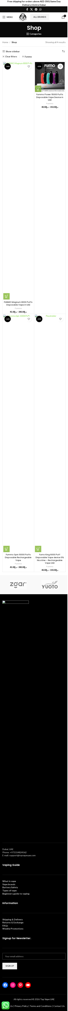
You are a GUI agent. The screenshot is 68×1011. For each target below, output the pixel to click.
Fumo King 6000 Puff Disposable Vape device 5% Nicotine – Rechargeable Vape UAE (50, 558)
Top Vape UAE (47, 999)
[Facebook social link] (27, 9)
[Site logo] (23, 17)
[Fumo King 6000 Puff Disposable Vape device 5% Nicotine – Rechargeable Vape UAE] (50, 433)
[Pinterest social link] (36, 9)
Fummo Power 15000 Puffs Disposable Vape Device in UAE (49, 97)
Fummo (28, 56)
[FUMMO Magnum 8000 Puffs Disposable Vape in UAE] (18, 180)
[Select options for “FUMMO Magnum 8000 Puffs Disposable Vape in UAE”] (6, 296)
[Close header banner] (64, 3)
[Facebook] (5, 985)
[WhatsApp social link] (40, 9)
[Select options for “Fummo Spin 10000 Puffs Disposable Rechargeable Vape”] (6, 549)
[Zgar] (18, 585)
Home (5, 42)
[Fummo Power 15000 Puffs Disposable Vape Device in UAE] (50, 77)
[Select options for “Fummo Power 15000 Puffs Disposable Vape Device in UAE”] (38, 89)
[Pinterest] (20, 985)
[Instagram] (13, 985)
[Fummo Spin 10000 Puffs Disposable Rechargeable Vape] (18, 433)
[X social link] (31, 9)
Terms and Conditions (41, 1006)
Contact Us (59, 1006)
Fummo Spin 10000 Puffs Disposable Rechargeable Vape (18, 557)
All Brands (39, 17)
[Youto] (50, 585)
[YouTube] (28, 985)
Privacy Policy (21, 1006)
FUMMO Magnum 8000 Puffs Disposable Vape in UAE (18, 303)
